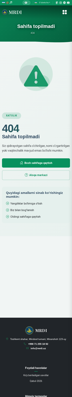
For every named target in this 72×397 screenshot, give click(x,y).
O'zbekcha (44, 3)
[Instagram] (60, 2)
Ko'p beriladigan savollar (36, 375)
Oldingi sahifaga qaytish (25, 216)
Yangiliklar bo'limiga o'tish (26, 203)
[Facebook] (56, 2)
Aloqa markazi (38, 175)
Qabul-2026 (36, 381)
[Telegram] (64, 2)
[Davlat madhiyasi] (11, 2)
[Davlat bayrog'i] (3, 2)
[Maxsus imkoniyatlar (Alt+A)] (26, 3)
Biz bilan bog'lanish (22, 210)
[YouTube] (68, 2)
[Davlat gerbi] (7, 2)
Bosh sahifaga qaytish (38, 163)
